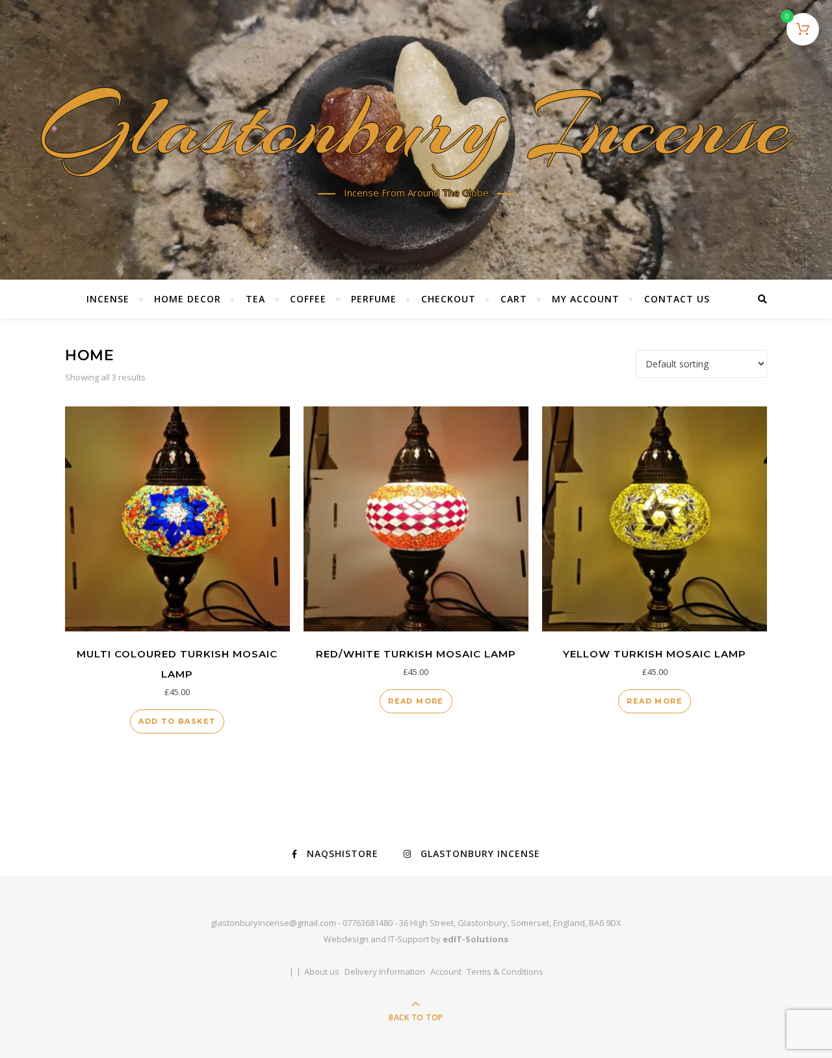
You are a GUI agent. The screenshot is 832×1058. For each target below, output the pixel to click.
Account (446, 971)
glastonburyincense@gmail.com (273, 923)
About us (321, 971)
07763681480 (368, 923)
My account (585, 299)
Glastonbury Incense (416, 131)
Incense (107, 299)
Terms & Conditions (505, 971)
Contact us (677, 299)
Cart (513, 299)
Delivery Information (384, 971)
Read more (416, 701)
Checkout (448, 299)
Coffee (308, 299)
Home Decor (187, 299)
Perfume (373, 299)
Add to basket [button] (177, 721)
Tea (255, 299)
